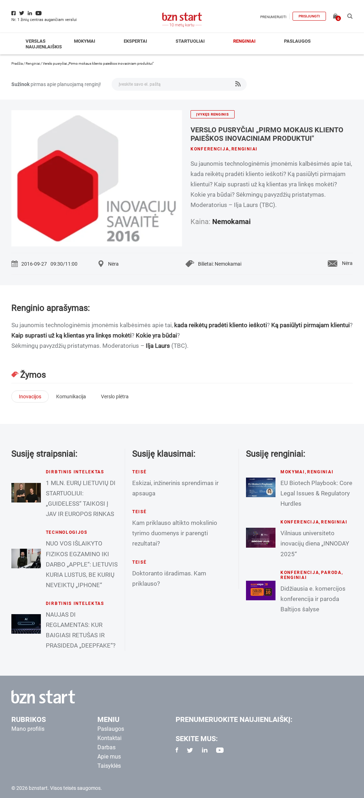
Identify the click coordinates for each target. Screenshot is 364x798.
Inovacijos (30, 396)
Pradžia (17, 63)
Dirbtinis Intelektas (75, 471)
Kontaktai (109, 738)
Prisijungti (309, 16)
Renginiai (244, 41)
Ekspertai (135, 41)
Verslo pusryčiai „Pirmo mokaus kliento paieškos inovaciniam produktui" (267, 134)
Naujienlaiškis (44, 46)
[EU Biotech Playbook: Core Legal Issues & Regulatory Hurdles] (260, 487)
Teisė (139, 471)
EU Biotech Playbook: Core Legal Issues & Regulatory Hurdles (316, 493)
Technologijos (66, 532)
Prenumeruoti (273, 17)
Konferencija (210, 149)
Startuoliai (190, 41)
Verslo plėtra (115, 396)
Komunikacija (71, 396)
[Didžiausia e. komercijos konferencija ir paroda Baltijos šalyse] (260, 590)
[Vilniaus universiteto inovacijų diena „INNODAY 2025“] (260, 537)
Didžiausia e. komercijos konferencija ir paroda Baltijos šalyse (313, 599)
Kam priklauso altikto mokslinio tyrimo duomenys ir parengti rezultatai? (174, 533)
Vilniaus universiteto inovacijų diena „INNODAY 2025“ (314, 543)
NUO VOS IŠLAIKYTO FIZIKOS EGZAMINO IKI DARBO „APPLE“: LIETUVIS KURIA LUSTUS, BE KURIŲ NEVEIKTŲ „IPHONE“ (82, 564)
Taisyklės (109, 765)
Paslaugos (297, 41)
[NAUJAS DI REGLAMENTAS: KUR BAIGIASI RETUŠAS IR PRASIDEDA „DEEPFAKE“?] (26, 624)
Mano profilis (27, 728)
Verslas (36, 41)
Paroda (331, 572)
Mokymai (84, 41)
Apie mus (109, 756)
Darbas (106, 747)
